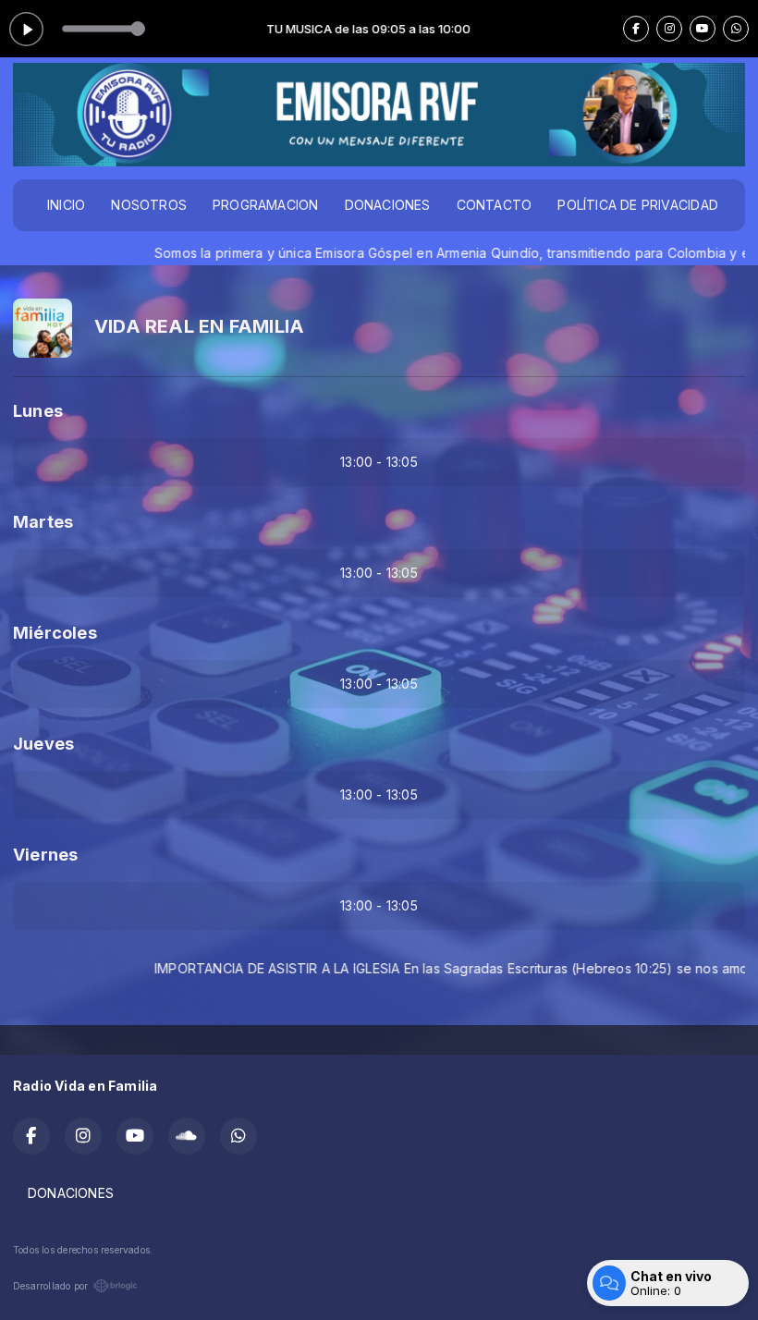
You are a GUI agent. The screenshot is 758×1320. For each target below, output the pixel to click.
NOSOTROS (149, 205)
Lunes (38, 411)
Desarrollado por (50, 1285)
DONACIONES (388, 205)
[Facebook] (636, 29)
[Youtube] (702, 29)
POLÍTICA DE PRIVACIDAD (637, 205)
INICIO (66, 205)
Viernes (45, 854)
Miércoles (55, 632)
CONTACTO (494, 205)
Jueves (43, 743)
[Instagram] (669, 29)
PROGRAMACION (266, 205)
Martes (43, 522)
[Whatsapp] (736, 29)
